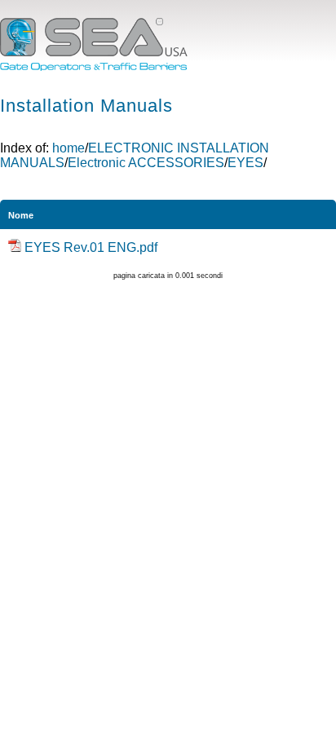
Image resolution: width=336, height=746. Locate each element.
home (68, 148)
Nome (20, 215)
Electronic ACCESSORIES (146, 163)
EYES (245, 163)
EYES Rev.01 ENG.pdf (90, 247)
